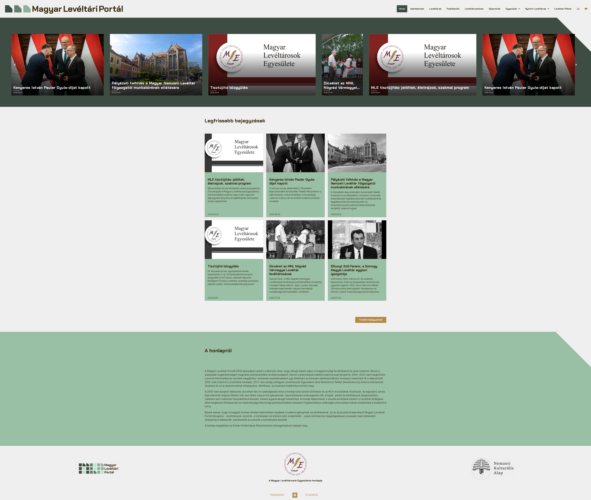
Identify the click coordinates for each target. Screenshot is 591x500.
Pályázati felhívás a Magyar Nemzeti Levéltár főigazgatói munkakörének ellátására (353, 183)
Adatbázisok (417, 8)
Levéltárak (435, 8)
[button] (15, 65)
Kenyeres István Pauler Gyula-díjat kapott (292, 181)
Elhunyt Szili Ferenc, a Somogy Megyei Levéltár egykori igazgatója (354, 270)
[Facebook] (294, 495)
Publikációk (453, 8)
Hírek (402, 8)
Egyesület (511, 8)
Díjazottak (494, 8)
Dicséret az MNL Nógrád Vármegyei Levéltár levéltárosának (287, 270)
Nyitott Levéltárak (535, 8)
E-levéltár (312, 494)
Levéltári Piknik (562, 8)
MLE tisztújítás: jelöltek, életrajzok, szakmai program (229, 181)
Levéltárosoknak (474, 8)
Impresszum (277, 494)
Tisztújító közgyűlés (223, 266)
